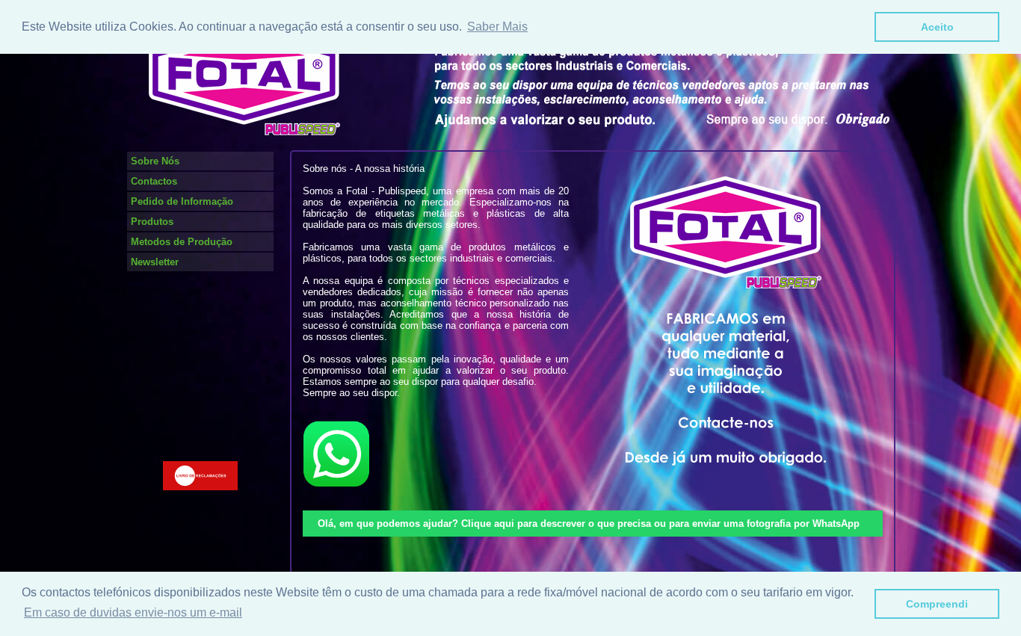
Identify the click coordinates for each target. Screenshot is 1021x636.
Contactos (154, 181)
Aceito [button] (937, 27)
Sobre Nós (155, 161)
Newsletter (155, 262)
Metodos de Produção (181, 241)
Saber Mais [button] (497, 26)
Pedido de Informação (182, 201)
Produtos (152, 221)
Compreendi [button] (937, 604)
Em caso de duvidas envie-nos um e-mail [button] (133, 612)
